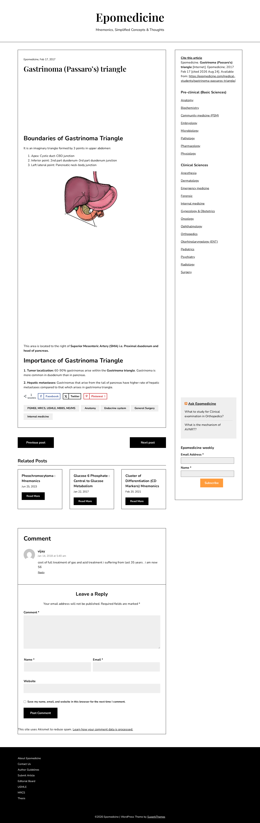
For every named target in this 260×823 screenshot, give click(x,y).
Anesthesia (188, 173)
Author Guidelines (28, 770)
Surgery (186, 272)
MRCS (21, 792)
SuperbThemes (156, 817)
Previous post (35, 442)
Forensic (186, 196)
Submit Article (26, 775)
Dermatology (190, 181)
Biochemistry (190, 108)
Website (30, 681)
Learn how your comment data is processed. (103, 729)
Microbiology (190, 131)
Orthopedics (189, 234)
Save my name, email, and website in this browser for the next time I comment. (76, 701)
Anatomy (90, 408)
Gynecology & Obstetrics (198, 211)
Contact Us (24, 764)
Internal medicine (38, 416)
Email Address (192, 454)
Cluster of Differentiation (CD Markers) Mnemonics (142, 480)
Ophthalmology (191, 226)
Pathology (188, 138)
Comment (31, 612)
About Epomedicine (29, 758)
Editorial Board (26, 781)
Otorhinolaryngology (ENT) (199, 242)
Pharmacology (190, 146)
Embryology (189, 123)
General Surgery (145, 408)
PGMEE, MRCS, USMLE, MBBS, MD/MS (51, 408)
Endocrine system (115, 408)
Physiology (188, 154)
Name (29, 660)
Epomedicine (130, 17)
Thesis (21, 798)
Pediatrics (187, 249)
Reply (41, 572)
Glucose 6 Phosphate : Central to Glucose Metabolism (91, 480)
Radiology (188, 264)
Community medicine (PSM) (200, 115)
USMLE (22, 787)
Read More (33, 496)
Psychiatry (188, 257)
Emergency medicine (195, 188)
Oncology (187, 219)
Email (98, 660)
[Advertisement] (92, 104)
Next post (148, 442)
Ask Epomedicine (202, 403)
